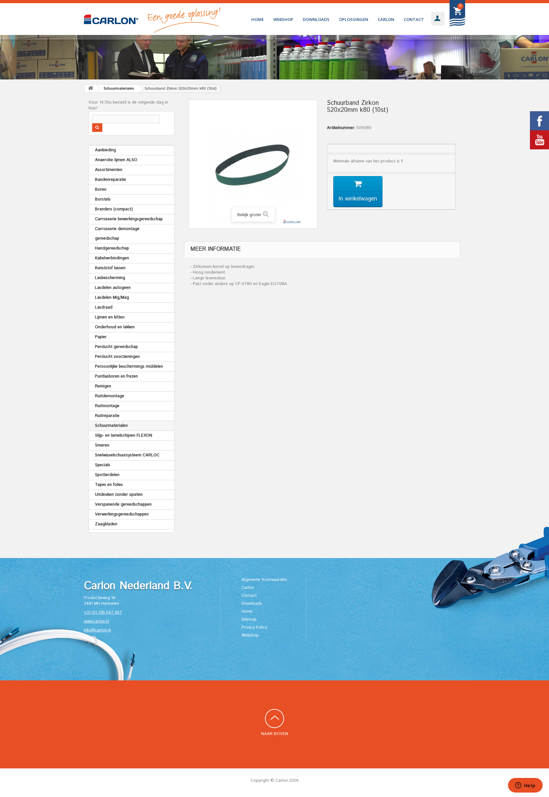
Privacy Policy (254, 627)
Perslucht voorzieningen (117, 357)
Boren (100, 190)
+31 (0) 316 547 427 (103, 613)
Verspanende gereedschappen (123, 504)
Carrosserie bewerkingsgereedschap (129, 219)
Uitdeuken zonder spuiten (119, 495)
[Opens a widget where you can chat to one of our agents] (525, 786)
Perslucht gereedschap (116, 347)
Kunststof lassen (110, 268)
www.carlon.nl (96, 621)
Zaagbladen (106, 524)
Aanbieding (105, 150)
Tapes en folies (109, 485)
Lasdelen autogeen (113, 288)
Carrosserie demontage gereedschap (117, 234)
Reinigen (103, 386)
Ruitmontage (107, 406)
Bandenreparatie (110, 180)
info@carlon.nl (97, 630)
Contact (414, 19)
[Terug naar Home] (91, 88)
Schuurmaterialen (111, 426)
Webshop (283, 19)
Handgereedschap (112, 248)
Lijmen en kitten (110, 317)
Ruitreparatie (107, 416)
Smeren (102, 445)
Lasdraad (103, 307)
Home (257, 19)
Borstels (103, 199)
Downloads (316, 19)
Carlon (386, 19)
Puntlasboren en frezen (116, 376)
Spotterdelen (107, 475)
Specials (102, 465)
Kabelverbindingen (112, 258)
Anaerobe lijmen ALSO (116, 160)
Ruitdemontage (109, 396)
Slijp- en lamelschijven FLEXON (123, 436)
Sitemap (249, 619)
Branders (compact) (114, 209)
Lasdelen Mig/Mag (112, 298)
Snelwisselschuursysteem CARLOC (127, 455)
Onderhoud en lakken (115, 327)
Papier (101, 337)
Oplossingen (353, 19)
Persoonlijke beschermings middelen (129, 367)
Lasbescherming (110, 278)
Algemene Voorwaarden (264, 580)
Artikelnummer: (341, 128)
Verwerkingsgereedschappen (122, 514)
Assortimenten (108, 170)
